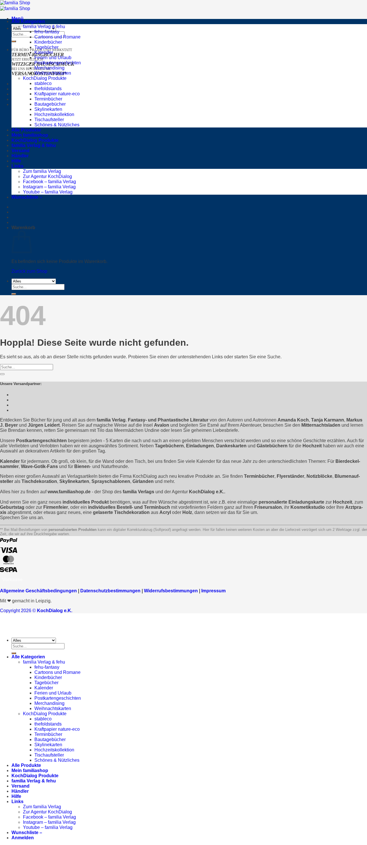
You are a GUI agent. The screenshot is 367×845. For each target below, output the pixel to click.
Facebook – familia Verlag (49, 181)
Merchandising (49, 67)
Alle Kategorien (28, 21)
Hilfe (16, 160)
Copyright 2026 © (36, 610)
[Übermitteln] (13, 41)
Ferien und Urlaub (52, 57)
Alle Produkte (26, 129)
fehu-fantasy (46, 31)
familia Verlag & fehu (44, 26)
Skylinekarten (48, 109)
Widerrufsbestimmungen (171, 590)
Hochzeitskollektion (54, 114)
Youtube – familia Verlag (48, 192)
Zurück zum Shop (29, 271)
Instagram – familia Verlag (49, 186)
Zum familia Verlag (42, 171)
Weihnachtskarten (52, 73)
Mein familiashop (29, 135)
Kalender (43, 52)
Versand (20, 150)
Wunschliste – (26, 197)
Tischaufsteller (49, 119)
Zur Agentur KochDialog (47, 176)
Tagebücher (46, 47)
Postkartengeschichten (57, 62)
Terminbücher (48, 98)
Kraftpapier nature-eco (57, 93)
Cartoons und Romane (57, 36)
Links (17, 166)
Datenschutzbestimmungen (110, 590)
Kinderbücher (48, 42)
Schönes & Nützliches (56, 124)
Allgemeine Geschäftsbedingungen (38, 590)
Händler (20, 155)
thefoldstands (48, 88)
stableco (43, 83)
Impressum (213, 590)
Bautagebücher (50, 104)
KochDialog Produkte (45, 78)
